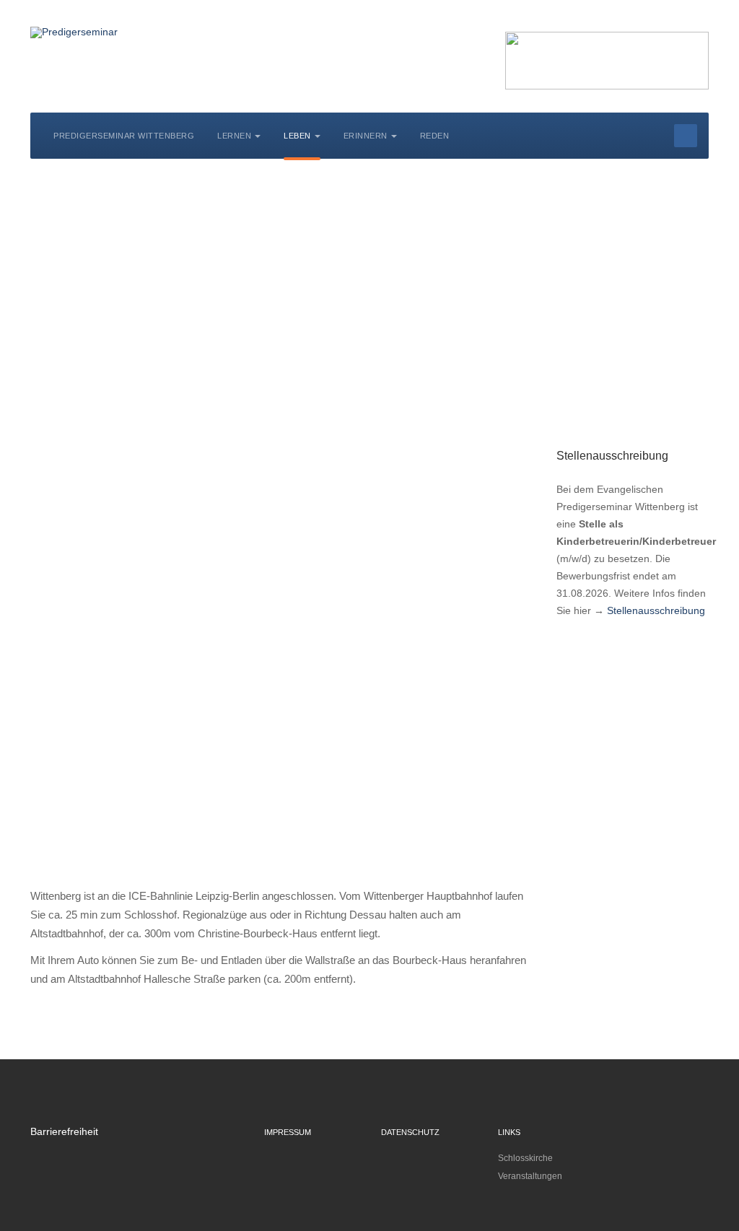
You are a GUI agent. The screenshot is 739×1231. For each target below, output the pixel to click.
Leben (297, 135)
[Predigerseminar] (74, 32)
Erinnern (366, 135)
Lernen (234, 135)
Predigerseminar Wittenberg (123, 135)
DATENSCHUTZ (410, 1132)
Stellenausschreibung (656, 610)
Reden (435, 135)
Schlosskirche (525, 1158)
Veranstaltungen (530, 1176)
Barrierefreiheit (64, 1131)
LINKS (509, 1132)
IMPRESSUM (287, 1132)
